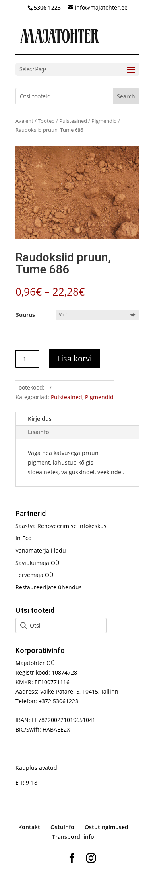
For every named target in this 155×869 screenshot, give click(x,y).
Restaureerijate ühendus (48, 587)
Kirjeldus (40, 418)
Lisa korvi (74, 358)
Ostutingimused (106, 827)
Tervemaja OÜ (34, 575)
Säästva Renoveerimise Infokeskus (61, 526)
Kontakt (29, 827)
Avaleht (24, 120)
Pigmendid (104, 120)
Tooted (46, 120)
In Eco (23, 538)
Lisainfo (38, 431)
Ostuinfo (62, 827)
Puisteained (73, 120)
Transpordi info (73, 836)
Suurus (25, 314)
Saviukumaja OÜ (37, 563)
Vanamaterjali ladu (40, 550)
